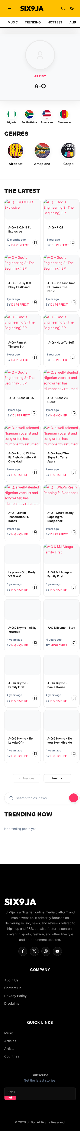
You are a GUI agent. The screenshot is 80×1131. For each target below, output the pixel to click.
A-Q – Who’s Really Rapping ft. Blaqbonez (60, 517)
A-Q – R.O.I (55, 227)
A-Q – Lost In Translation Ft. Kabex (18, 517)
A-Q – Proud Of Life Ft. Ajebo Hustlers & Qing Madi (22, 457)
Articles (10, 1041)
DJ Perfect (20, 245)
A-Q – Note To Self (61, 342)
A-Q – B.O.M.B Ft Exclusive (19, 229)
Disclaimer (12, 1003)
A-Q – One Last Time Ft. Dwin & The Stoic (61, 287)
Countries (11, 1056)
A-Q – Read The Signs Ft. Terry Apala (58, 457)
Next (55, 778)
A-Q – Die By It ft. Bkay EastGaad (20, 285)
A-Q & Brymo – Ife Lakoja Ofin (20, 740)
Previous (28, 778)
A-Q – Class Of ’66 (21, 398)
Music (9, 1033)
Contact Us (12, 988)
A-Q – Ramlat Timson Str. (17, 344)
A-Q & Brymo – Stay (61, 628)
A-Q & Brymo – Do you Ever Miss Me (59, 740)
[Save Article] (35, 243)
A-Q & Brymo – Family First (18, 685)
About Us (11, 980)
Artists (9, 1049)
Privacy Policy (15, 996)
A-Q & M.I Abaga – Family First (59, 574)
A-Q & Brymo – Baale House (57, 685)
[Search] (63, 8)
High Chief (58, 415)
